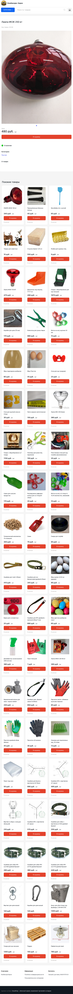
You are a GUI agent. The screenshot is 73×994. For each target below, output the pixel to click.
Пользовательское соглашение (34, 978)
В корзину (36, 137)
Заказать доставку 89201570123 (58, 974)
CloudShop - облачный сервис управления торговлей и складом (31, 991)
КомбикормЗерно (6, 974)
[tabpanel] (36, 77)
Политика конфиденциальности (34, 974)
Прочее (4, 155)
